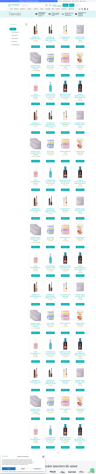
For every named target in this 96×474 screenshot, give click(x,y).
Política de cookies (5, 471)
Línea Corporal (14, 38)
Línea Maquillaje (15, 44)
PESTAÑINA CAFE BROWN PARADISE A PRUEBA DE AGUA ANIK (50, 39)
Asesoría (54, 4)
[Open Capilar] (31, 9)
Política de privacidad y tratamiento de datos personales (19, 471)
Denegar (23, 468)
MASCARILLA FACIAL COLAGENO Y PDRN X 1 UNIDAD (80, 39)
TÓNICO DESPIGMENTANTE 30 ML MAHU (35, 96)
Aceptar (8, 468)
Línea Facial (14, 41)
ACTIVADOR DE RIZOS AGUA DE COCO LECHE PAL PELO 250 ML (50, 96)
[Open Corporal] (38, 9)
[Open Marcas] (18, 9)
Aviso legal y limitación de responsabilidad (36, 471)
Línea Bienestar (15, 32)
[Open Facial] (43, 9)
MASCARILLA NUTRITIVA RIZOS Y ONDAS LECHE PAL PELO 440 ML (65, 96)
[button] (43, 456)
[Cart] (77, 5)
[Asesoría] (50, 5)
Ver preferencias (37, 468)
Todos (12, 29)
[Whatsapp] (79, 9)
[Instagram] (82, 9)
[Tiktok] (87, 9)
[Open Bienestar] (25, 9)
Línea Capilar (14, 35)
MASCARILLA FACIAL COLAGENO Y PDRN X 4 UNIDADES (35, 67)
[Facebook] (85, 9)
